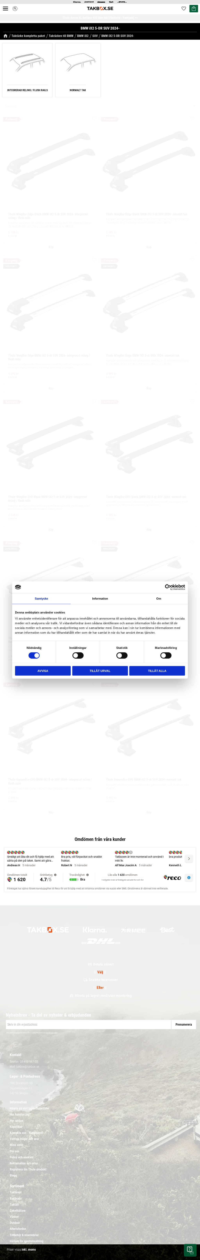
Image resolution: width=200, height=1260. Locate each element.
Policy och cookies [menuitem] (21, 1157)
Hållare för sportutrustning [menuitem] (26, 1241)
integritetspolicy (52, 1032)
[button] (7, 13)
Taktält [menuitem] (14, 1204)
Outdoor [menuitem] (15, 1223)
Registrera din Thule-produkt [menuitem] (28, 1169)
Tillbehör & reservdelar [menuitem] (24, 1235)
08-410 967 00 (29, 1062)
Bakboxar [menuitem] (16, 1198)
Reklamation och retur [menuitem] (24, 1163)
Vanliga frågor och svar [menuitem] (24, 1139)
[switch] (78, 655)
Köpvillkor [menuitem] (16, 1127)
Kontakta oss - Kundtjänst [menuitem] (26, 1133)
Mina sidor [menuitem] (16, 1145)
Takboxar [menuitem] (15, 1192)
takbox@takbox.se (27, 1066)
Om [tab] (158, 598)
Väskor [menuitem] (14, 1217)
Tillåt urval (100, 671)
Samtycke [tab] (41, 598)
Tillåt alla (157, 671)
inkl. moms (29, 1249)
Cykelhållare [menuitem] (18, 1210)
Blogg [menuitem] (13, 1175)
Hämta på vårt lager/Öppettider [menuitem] (29, 1108)
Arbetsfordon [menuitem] (18, 1229)
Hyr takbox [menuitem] (16, 1121)
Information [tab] (100, 598)
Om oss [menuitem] (14, 1151)
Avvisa (43, 671)
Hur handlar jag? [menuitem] (20, 1114)
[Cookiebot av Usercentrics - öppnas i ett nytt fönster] (168, 587)
